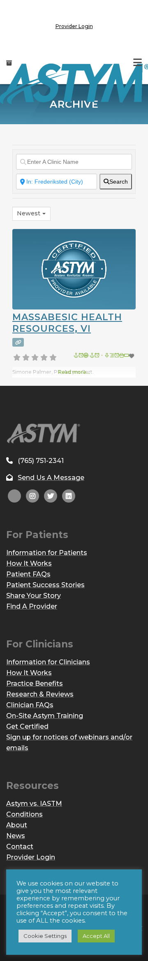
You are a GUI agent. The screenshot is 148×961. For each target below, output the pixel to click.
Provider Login (74, 26)
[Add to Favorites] (105, 356)
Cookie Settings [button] (45, 936)
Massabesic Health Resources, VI (67, 323)
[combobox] (31, 214)
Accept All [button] (96, 936)
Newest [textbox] (28, 213)
